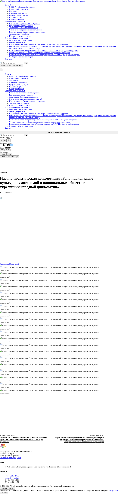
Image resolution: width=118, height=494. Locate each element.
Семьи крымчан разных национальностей (25, 30)
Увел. (9, 154)
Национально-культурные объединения (24, 24)
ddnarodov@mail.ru (12, 478)
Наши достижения (16, 19)
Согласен (4, 493)
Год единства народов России (21, 26)
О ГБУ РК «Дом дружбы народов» (22, 7)
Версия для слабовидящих (12, 65)
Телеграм (12, 458)
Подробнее (113, 490)
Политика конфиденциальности (62, 486)
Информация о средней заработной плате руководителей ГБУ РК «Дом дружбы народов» (44, 55)
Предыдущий (5, 264)
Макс (19, 458)
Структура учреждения (18, 13)
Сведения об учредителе (18, 9)
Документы (13, 11)
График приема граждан (18, 15)
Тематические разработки (19, 34)
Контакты (8, 59)
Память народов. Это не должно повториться (27, 32)
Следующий (14, 264)
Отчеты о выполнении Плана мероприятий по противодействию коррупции (39, 53)
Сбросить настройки (8, 156)
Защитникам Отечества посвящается (23, 28)
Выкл (8, 150)
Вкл (2, 150)
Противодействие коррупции (17, 38)
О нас (8, 5)
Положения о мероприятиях (20, 36)
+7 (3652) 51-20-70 (12, 476)
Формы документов (17, 42)
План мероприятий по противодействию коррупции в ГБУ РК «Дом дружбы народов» (43, 51)
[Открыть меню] (1, 68)
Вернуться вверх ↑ (7, 488)
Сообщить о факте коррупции (21, 57)
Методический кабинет (15, 21)
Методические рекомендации (20, 40)
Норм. (3, 154)
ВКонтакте (4, 458)
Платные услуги (15, 17)
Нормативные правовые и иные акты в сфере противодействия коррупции (38, 44)
